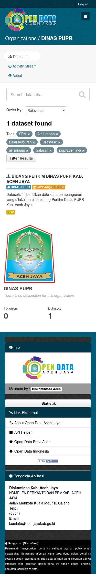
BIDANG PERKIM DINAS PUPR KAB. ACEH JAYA (44, 178)
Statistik (48, 403)
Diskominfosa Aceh (46, 389)
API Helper (22, 432)
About (17, 75)
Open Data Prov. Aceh (31, 441)
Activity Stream (24, 66)
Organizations (21, 38)
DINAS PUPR (56, 38)
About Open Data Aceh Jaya (36, 422)
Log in (83, 4)
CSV (10, 212)
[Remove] (29, 134)
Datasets (19, 56)
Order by (14, 109)
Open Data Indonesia (31, 451)
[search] (82, 94)
